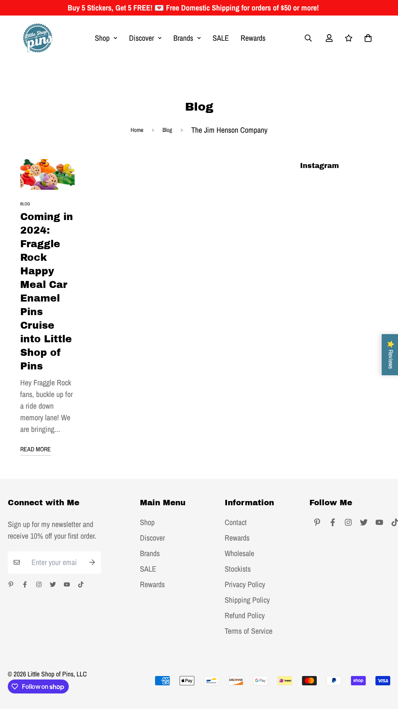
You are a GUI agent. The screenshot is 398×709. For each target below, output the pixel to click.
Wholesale (239, 553)
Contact (236, 522)
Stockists (238, 569)
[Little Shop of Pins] (37, 38)
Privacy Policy (245, 584)
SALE (221, 38)
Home (137, 130)
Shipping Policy (247, 600)
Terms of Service (248, 631)
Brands (183, 38)
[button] (366, 38)
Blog (167, 130)
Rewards (253, 38)
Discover (141, 38)
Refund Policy (245, 615)
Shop (102, 38)
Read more (35, 449)
